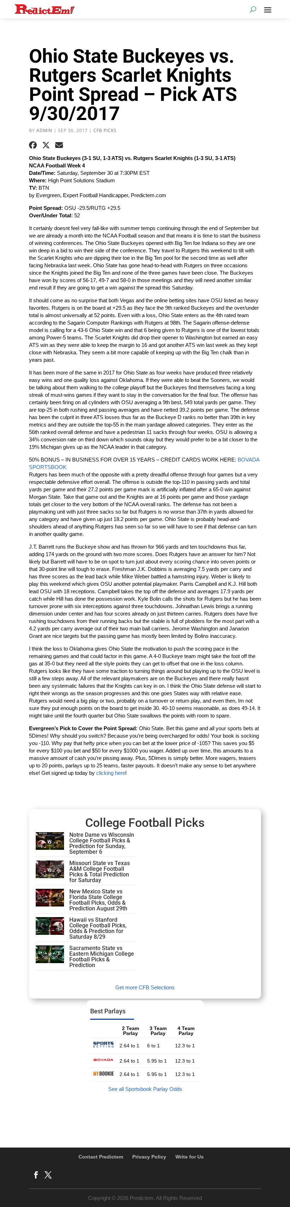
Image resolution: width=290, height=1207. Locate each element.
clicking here (110, 773)
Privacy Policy (149, 1157)
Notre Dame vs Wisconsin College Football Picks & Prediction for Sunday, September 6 (101, 843)
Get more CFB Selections (145, 987)
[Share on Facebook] (33, 145)
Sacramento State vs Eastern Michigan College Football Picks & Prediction (101, 956)
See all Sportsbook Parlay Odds (145, 1089)
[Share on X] (46, 145)
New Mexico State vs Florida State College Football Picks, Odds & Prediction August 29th (98, 900)
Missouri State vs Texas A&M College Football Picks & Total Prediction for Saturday (99, 871)
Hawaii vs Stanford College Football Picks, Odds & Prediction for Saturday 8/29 (98, 928)
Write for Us (189, 1157)
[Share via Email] (59, 145)
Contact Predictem (101, 1157)
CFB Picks (105, 130)
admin (44, 130)
